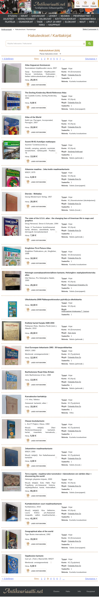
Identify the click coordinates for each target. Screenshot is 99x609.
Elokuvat (70, 22)
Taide (40, 22)
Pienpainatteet (82, 16)
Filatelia (10, 22)
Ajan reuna (72, 333)
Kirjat (24, 16)
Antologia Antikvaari (75, 152)
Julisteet (8, 19)
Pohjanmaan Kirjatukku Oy (78, 285)
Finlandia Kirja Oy (74, 75)
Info (91, 22)
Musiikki (65, 16)
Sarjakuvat (38, 16)
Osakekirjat (26, 22)
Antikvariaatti (6, 29)
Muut (83, 22)
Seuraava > (91, 59)
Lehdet (53, 16)
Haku (42, 25)
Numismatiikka (88, 19)
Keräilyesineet (27, 19)
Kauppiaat (54, 25)
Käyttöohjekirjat (65, 19)
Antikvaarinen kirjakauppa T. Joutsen (75, 311)
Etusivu (12, 16)
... (64, 59)
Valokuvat (45, 19)
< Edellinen (8, 59)
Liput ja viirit (53, 22)
